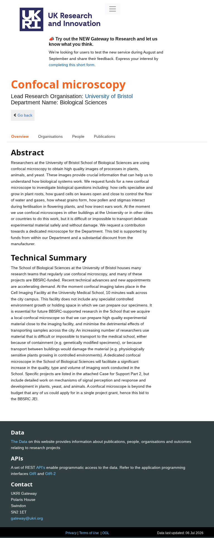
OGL (105, 533)
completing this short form (71, 64)
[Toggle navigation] (112, 9)
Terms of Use (89, 533)
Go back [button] (25, 115)
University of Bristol (109, 96)
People (78, 136)
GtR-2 (50, 473)
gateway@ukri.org (27, 518)
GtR (32, 473)
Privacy (71, 533)
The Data (19, 441)
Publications (104, 136)
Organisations (50, 136)
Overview (20, 136)
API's (40, 467)
